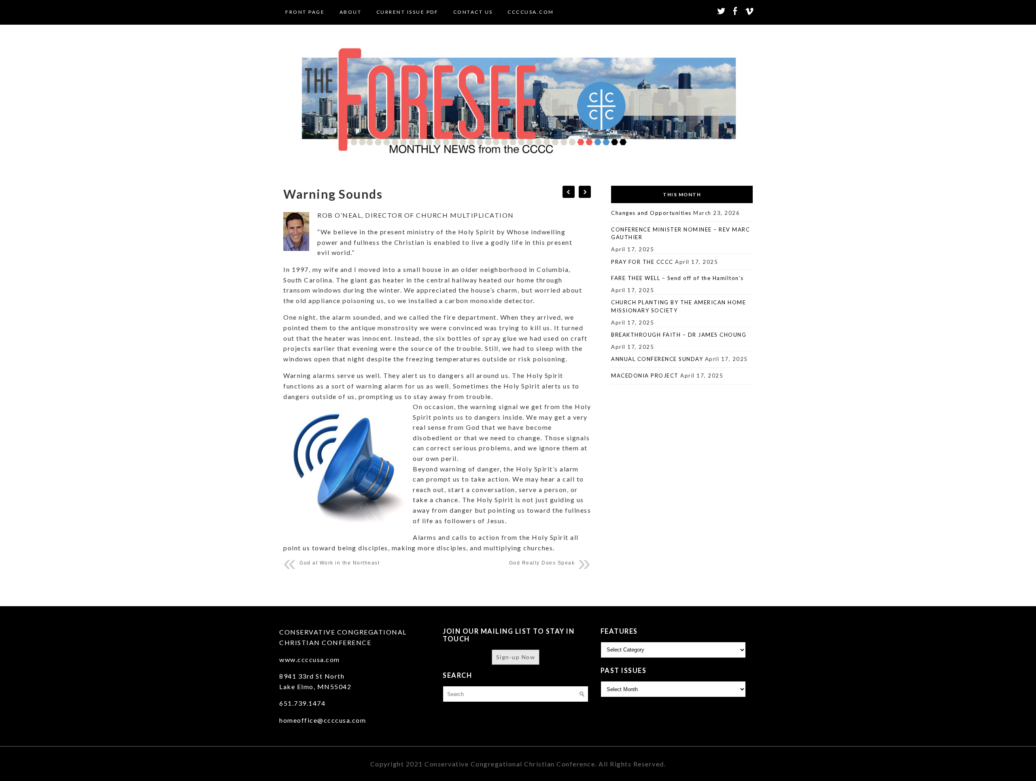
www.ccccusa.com (309, 659)
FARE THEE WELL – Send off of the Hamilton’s (677, 278)
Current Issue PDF (407, 12)
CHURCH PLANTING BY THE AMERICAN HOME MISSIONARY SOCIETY (678, 306)
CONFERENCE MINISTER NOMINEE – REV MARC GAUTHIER (680, 233)
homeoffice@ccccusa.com (322, 720)
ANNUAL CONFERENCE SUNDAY (657, 359)
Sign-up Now (515, 657)
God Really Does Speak (542, 563)
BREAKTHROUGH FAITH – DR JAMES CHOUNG (678, 334)
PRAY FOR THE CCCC (642, 262)
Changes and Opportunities (651, 213)
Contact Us (473, 12)
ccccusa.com (530, 12)
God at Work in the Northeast (339, 563)
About (351, 12)
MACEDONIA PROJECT (645, 375)
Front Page (305, 12)
